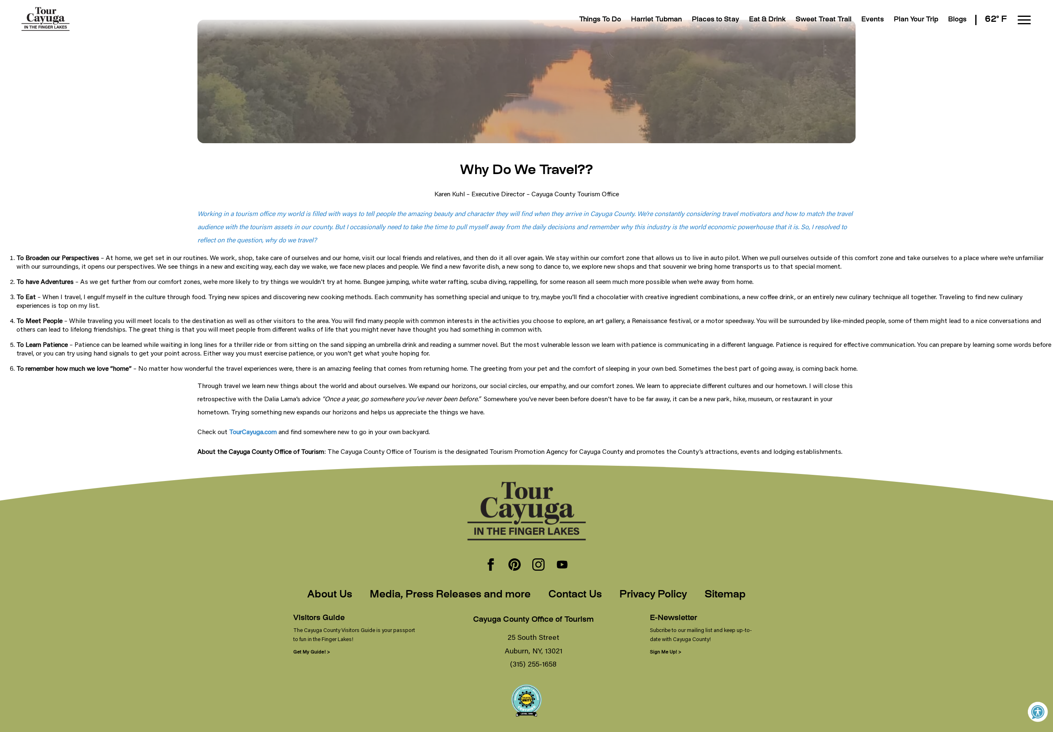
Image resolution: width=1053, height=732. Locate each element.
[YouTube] (562, 565)
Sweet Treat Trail (823, 20)
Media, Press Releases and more (450, 595)
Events (872, 20)
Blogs (957, 20)
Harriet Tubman (656, 20)
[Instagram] (538, 565)
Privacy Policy (653, 595)
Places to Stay (715, 20)
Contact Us (575, 595)
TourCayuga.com (253, 431)
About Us (329, 595)
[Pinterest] (514, 565)
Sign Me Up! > (665, 651)
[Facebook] (491, 565)
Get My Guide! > (311, 651)
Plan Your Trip (916, 20)
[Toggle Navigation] (1024, 20)
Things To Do (600, 20)
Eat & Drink (767, 20)
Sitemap (725, 595)
